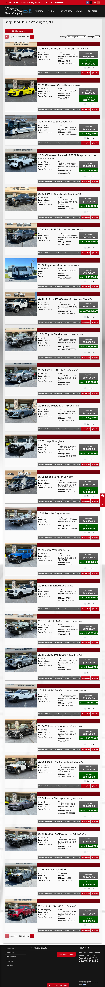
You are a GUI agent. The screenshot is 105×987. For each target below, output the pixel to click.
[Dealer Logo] (18, 11)
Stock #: (61, 63)
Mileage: (61, 61)
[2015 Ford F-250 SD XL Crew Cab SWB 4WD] (21, 626)
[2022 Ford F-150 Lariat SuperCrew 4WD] (21, 375)
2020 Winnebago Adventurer (55, 121)
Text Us (95, 73)
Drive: (40, 57)
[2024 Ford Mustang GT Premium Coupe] (21, 411)
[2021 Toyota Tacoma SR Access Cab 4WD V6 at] (21, 839)
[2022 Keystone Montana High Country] (21, 270)
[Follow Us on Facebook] (87, 2)
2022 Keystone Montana (58, 265)
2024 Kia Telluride (55, 585)
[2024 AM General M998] (21, 874)
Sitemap (89, 982)
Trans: (40, 59)
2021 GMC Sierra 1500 (60, 654)
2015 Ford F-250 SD (60, 621)
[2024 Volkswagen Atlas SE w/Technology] (21, 731)
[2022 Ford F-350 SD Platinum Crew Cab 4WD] (21, 234)
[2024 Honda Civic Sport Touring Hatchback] (21, 803)
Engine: (61, 57)
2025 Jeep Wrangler (53, 441)
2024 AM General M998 (52, 869)
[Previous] (7, 37)
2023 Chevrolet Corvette (61, 85)
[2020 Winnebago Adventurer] (21, 127)
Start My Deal (86, 73)
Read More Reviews (66, 954)
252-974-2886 (57, 2)
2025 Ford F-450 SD (63, 48)
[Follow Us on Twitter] (91, 2)
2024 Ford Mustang (58, 405)
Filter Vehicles (19, 31)
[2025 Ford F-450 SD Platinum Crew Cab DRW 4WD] (21, 54)
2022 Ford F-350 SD (61, 229)
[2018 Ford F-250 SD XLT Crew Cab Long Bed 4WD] (21, 695)
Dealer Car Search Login (85, 981)
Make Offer (76, 73)
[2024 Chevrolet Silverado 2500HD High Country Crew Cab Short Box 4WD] (21, 160)
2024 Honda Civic (60, 798)
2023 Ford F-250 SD (60, 193)
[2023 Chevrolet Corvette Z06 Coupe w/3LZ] (21, 90)
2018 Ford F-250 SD (63, 690)
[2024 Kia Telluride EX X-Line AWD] (21, 591)
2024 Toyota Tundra (60, 334)
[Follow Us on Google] (98, 2)
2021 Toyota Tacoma (62, 833)
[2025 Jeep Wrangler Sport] (21, 446)
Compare (90, 68)
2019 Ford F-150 (57, 905)
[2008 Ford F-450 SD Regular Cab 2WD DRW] (21, 767)
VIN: (60, 52)
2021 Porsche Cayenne (54, 513)
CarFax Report (58, 73)
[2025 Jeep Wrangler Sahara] (21, 555)
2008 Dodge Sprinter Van (55, 476)
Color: (40, 52)
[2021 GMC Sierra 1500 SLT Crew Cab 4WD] (21, 660)
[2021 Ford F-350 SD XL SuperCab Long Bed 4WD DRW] (21, 304)
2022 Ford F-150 (58, 369)
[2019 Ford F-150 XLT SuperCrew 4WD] (21, 911)
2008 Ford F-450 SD (60, 761)
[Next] (32, 37)
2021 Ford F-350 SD (65, 298)
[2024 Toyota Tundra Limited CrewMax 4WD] (21, 339)
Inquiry (67, 73)
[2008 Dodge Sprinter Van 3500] (21, 482)
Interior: (41, 55)
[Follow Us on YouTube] (94, 2)
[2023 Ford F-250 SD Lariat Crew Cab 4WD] (21, 199)
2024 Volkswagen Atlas (60, 726)
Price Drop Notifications (45, 73)
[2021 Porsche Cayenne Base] (21, 518)
